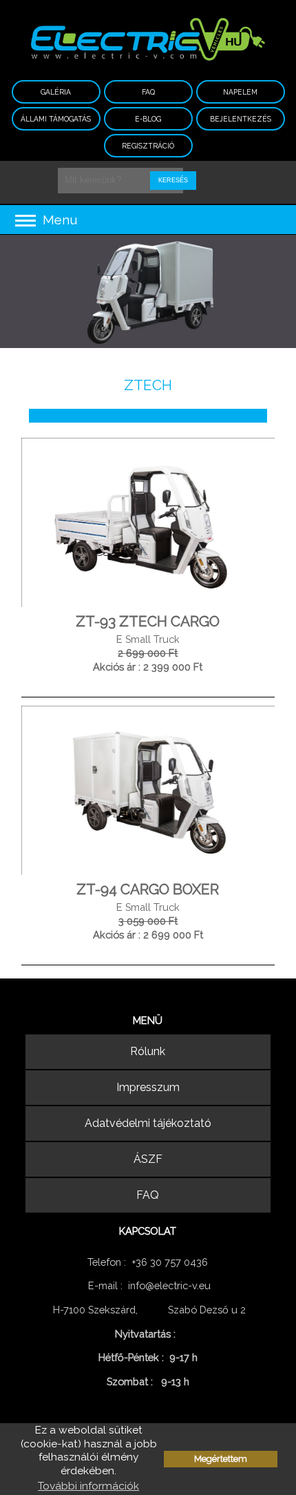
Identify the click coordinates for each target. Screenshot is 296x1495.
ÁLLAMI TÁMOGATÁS (56, 119)
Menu (58, 219)
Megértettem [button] (220, 1459)
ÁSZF (148, 1159)
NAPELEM (240, 92)
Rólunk (147, 1051)
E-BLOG (148, 119)
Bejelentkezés (240, 119)
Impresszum (148, 1087)
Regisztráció (148, 146)
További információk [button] (88, 1485)
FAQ (148, 92)
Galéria (56, 92)
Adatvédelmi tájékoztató (148, 1123)
